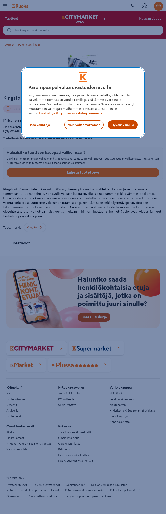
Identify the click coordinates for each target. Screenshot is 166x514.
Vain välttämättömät (84, 124)
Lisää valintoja (39, 124)
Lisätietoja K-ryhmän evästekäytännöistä (71, 113)
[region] (83, 102)
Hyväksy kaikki (122, 124)
